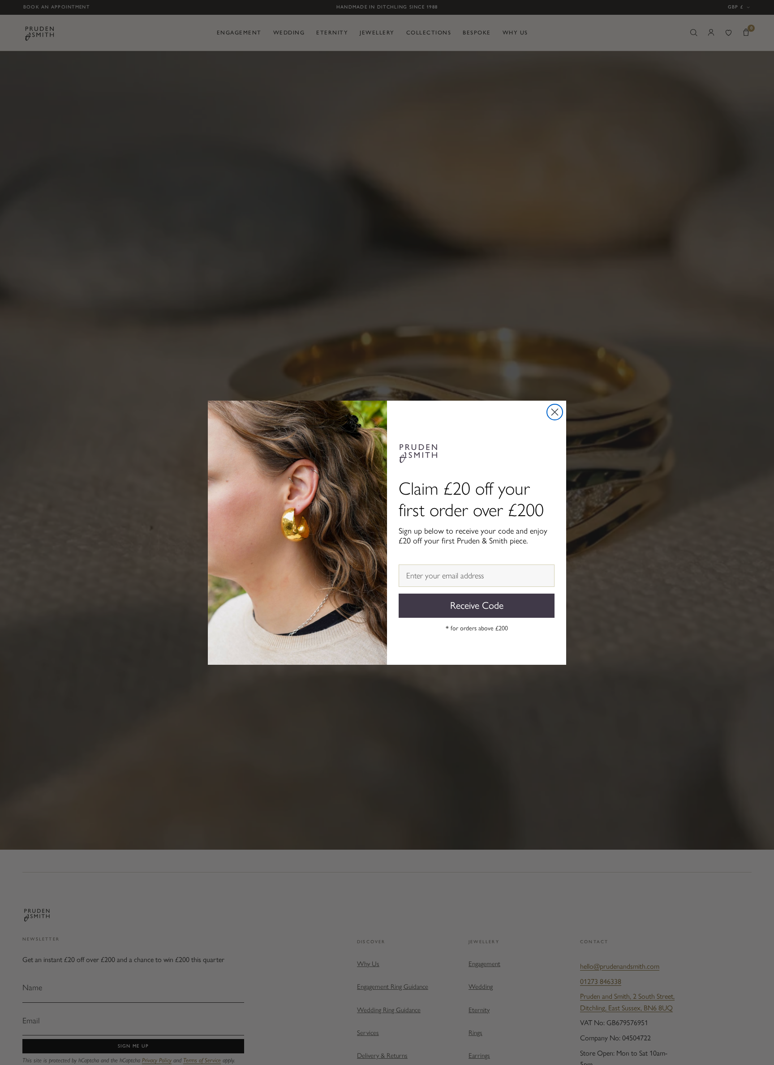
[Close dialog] (555, 412)
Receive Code (476, 605)
